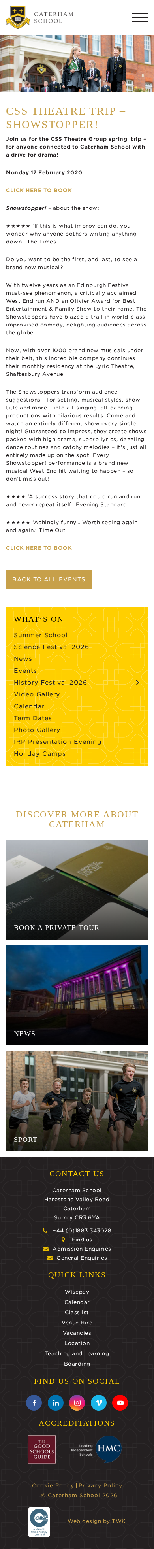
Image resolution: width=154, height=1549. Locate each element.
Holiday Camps (40, 753)
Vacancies (77, 1333)
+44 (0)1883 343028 (82, 1231)
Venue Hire (77, 1323)
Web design (84, 1521)
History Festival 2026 (50, 682)
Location (77, 1343)
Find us (81, 1240)
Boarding (77, 1364)
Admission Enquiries (82, 1249)
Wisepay (77, 1292)
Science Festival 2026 (51, 647)
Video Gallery (37, 694)
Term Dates (33, 718)
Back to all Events (48, 579)
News (23, 658)
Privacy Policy (100, 1486)
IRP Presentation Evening (58, 741)
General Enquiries (81, 1258)
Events (25, 670)
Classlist (77, 1312)
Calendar (29, 706)
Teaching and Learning (77, 1354)
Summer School (41, 635)
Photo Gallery (37, 730)
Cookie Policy (53, 1486)
